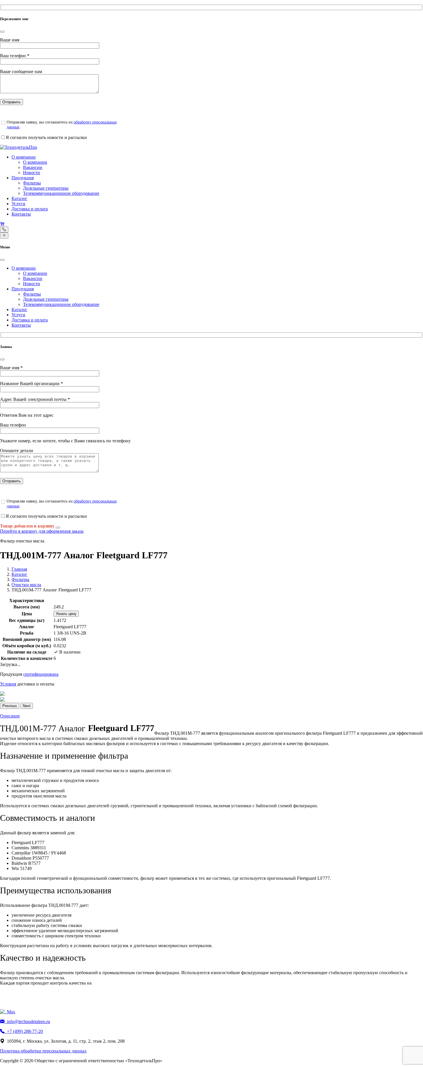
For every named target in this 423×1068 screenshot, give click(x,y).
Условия (8, 683)
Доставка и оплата (30, 208)
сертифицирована (40, 674)
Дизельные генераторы (45, 188)
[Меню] (4, 236)
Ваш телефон (14, 55)
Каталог (19, 198)
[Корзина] (2, 223)
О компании (24, 157)
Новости (31, 172)
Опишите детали (16, 450)
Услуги (18, 203)
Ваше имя (9, 39)
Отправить (11, 102)
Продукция (23, 177)
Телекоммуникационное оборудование (61, 193)
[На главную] (18, 147)
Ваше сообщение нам (21, 71)
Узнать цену (66, 614)
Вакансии (32, 167)
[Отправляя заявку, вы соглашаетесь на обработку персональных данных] (3, 123)
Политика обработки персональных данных (43, 1050)
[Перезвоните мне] (4, 229)
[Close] (2, 32)
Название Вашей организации (31, 383)
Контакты (21, 214)
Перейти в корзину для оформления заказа (41, 531)
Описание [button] (10, 715)
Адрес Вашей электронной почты (35, 399)
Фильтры (32, 182)
